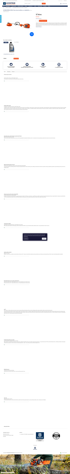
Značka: (6, 11)
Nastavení (25, 238)
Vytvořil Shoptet (64, 452)
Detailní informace (38, 26)
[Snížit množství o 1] (38, 21)
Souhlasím (44, 238)
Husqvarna (35, 445)
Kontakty (4, 436)
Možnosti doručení (38, 18)
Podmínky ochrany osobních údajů (38, 0)
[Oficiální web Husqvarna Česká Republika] (35, 448)
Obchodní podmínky (28, 0)
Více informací (26, 236)
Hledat (43, 3)
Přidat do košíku (43, 20)
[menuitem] (3, 6)
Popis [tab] (5, 71)
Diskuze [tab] (13, 71)
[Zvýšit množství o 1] (38, 20)
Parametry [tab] (8, 71)
